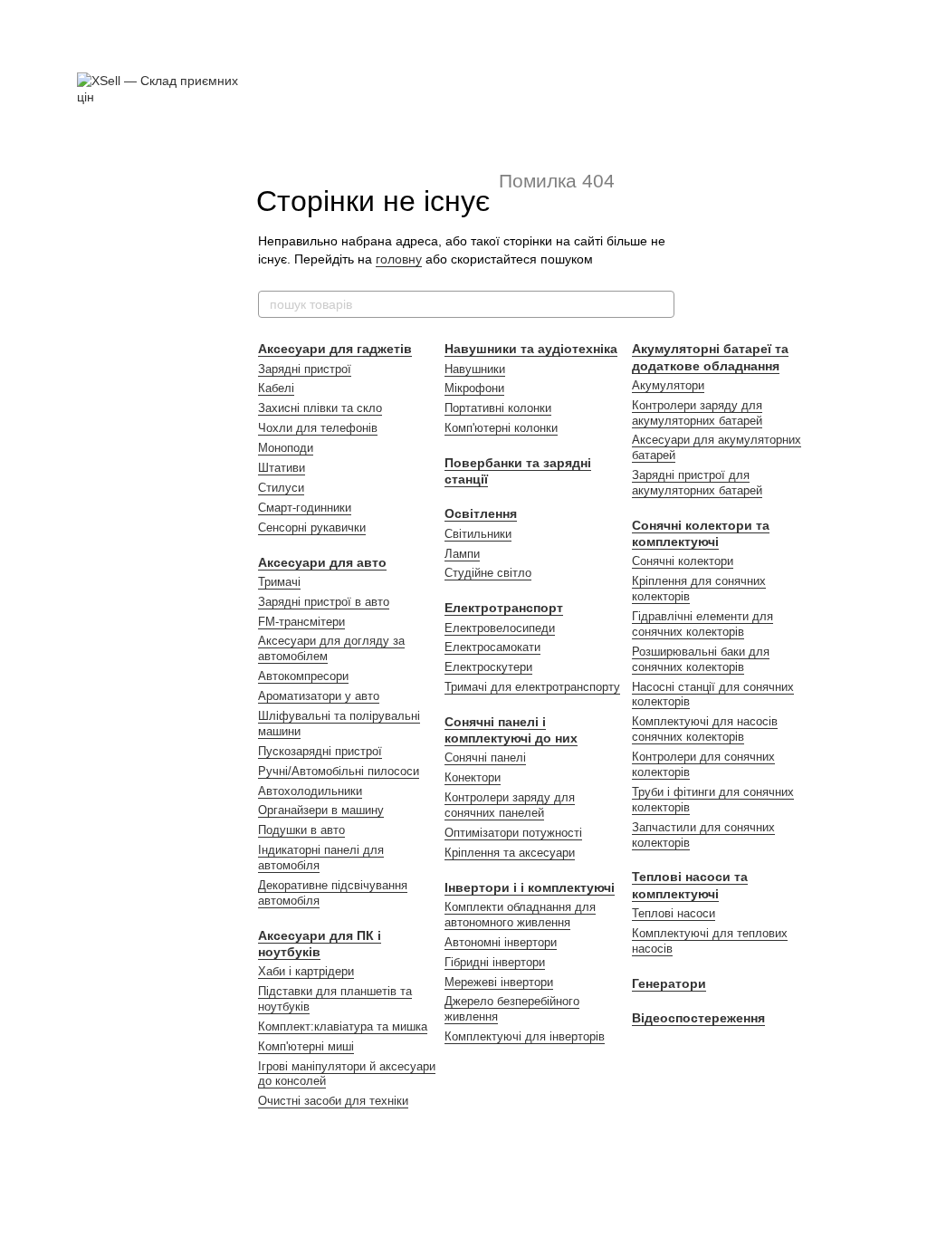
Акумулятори (668, 385)
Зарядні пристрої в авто (323, 602)
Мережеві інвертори (498, 982)
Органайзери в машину (321, 810)
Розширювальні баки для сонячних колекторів (700, 659)
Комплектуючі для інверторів (524, 1036)
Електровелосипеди (499, 628)
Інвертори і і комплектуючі (529, 887)
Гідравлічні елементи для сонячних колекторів (702, 623)
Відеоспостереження (698, 1018)
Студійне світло (487, 573)
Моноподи (285, 448)
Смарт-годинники (304, 507)
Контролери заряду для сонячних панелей (509, 805)
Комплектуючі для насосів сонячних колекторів (705, 728)
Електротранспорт (503, 607)
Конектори (472, 777)
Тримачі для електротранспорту (532, 687)
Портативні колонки (497, 408)
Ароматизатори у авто (318, 696)
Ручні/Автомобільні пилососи (338, 771)
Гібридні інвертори (494, 962)
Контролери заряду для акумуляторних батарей (697, 412)
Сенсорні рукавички (312, 527)
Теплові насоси (673, 913)
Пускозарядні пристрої (320, 751)
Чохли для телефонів (317, 428)
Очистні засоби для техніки (333, 1101)
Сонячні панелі (485, 757)
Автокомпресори (303, 676)
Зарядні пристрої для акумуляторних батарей (697, 482)
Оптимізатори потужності (513, 832)
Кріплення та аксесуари (509, 852)
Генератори (669, 983)
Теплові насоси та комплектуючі (690, 884)
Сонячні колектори (682, 561)
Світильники (477, 534)
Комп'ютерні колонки (501, 428)
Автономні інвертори (500, 942)
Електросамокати (492, 647)
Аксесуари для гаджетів (335, 348)
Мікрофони (474, 388)
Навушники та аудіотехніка (530, 348)
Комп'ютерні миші (306, 1046)
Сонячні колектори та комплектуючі (700, 533)
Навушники (474, 369)
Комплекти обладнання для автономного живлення (520, 914)
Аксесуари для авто (322, 562)
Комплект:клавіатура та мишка (342, 1026)
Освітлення (480, 513)
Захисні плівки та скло (320, 408)
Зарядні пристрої (304, 369)
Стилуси (281, 487)
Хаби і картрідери (306, 971)
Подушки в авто (301, 830)
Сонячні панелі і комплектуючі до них (511, 729)
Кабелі (276, 388)
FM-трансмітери (301, 621)
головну (399, 259)
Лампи (462, 554)
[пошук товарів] (659, 304)
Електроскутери (488, 667)
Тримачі (279, 582)
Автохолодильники (310, 791)
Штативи (281, 468)
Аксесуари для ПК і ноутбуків (319, 943)
